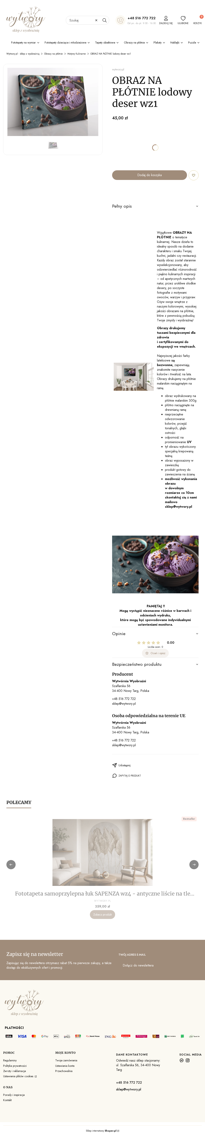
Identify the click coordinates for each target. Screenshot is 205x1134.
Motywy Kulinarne (76, 54)
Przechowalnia (63, 1071)
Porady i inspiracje (14, 1095)
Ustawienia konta (64, 1066)
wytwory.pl (118, 69)
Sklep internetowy (101, 1131)
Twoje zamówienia (66, 1060)
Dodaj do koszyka (149, 175)
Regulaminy (10, 1060)
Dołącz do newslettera (138, 965)
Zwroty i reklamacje (14, 1071)
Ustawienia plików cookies (18, 1076)
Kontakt (7, 1100)
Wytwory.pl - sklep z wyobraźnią (22, 54)
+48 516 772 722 (142, 18)
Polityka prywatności (15, 1066)
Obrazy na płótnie (53, 54)
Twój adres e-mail (132, 955)
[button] (104, 20)
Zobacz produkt (102, 915)
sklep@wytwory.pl (124, 703)
